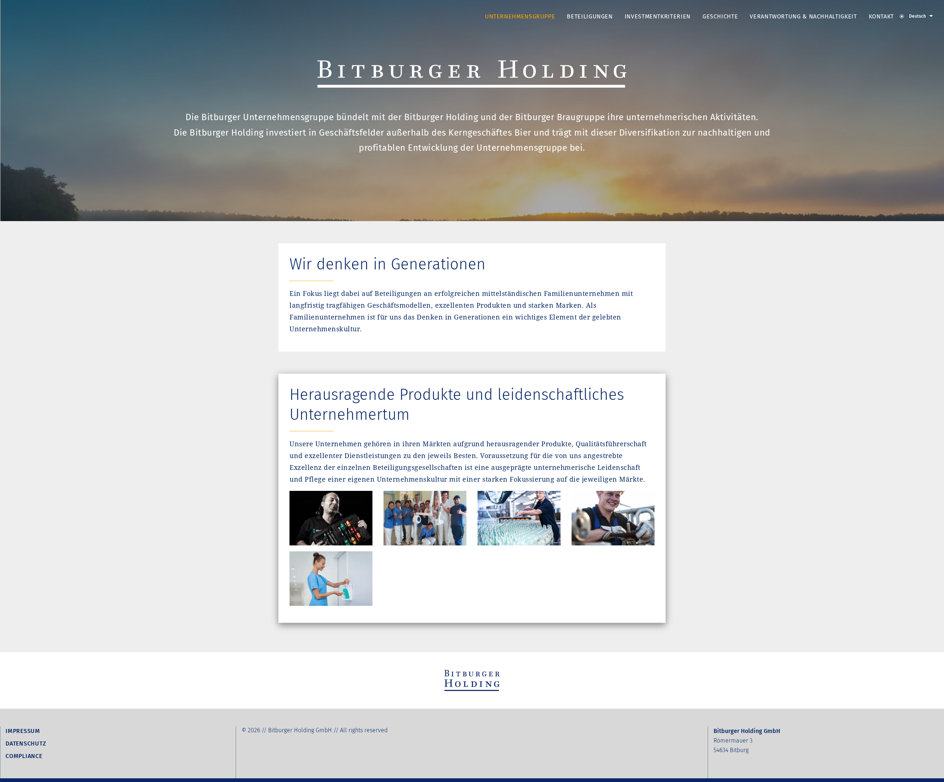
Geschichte (720, 16)
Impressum (23, 730)
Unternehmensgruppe (520, 16)
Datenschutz (26, 743)
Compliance (24, 756)
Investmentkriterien (658, 16)
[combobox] (916, 19)
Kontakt (881, 16)
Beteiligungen (589, 16)
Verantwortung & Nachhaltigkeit (803, 16)
